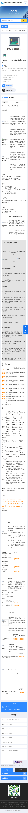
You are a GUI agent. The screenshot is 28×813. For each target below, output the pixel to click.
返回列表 (7, 706)
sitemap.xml (23, 806)
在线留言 (12, 97)
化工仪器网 (10, 806)
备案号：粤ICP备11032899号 (16, 804)
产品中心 (4, 26)
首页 (10, 30)
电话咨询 (25, 332)
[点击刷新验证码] (18, 762)
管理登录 (16, 806)
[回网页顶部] (26, 326)
